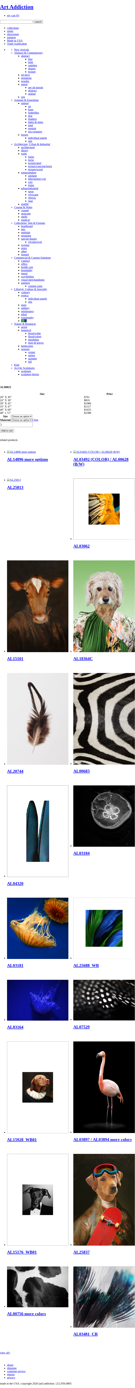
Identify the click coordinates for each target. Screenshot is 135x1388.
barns (31, 156)
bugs (30, 109)
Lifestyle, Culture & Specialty (30, 289)
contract (25, 260)
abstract (25, 55)
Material (5, 420)
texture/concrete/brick (40, 166)
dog (30, 115)
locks (31, 159)
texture (32, 71)
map (30, 200)
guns (23, 304)
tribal (24, 314)
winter (31, 352)
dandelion (33, 339)
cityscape (33, 194)
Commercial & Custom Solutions (32, 257)
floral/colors (34, 336)
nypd (24, 320)
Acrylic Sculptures (24, 368)
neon (31, 191)
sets (30, 141)
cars (30, 182)
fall (30, 361)
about (10, 1364)
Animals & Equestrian (26, 100)
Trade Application (17, 43)
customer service (16, 1371)
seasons (25, 349)
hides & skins (35, 122)
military (25, 308)
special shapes (29, 238)
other (24, 251)
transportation (28, 172)
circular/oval (35, 241)
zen (23, 96)
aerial (24, 327)
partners (11, 37)
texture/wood (35, 169)
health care (27, 267)
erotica (24, 295)
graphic (25, 81)
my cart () (13, 15)
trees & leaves (36, 342)
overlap (25, 245)
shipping (12, 1368)
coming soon (35, 286)
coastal (25, 210)
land (30, 125)
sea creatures (35, 131)
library (24, 150)
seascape (26, 213)
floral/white (34, 333)
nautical (25, 219)
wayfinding (27, 276)
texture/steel (34, 163)
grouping (26, 235)
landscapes (27, 345)
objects (32, 197)
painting (32, 65)
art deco (25, 74)
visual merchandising (32, 279)
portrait (32, 128)
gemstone (26, 78)
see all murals (35, 87)
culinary (25, 292)
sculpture (26, 371)
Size (5, 416)
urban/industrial (29, 188)
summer (32, 358)
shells (24, 216)
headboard (27, 226)
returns (11, 1374)
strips (24, 248)
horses (24, 134)
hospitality (27, 270)
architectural (28, 147)
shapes (32, 68)
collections (13, 27)
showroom (13, 34)
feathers (32, 119)
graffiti (24, 204)
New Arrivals (21, 49)
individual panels (37, 137)
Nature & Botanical (25, 323)
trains (31, 185)
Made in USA (15, 40)
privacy (11, 1377)
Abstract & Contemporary (28, 52)
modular (25, 232)
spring (31, 355)
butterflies (33, 112)
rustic (24, 153)
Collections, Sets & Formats (29, 223)
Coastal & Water (23, 207)
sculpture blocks (30, 374)
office (24, 264)
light (30, 62)
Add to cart (7, 430)
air (29, 106)
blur (30, 59)
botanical (26, 330)
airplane (32, 175)
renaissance (27, 311)
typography (27, 317)
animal (32, 93)
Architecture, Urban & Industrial (32, 144)
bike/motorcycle (37, 178)
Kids (16, 364)
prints (10, 31)
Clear (35, 419)
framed (25, 254)
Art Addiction (16, 7)
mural (24, 84)
